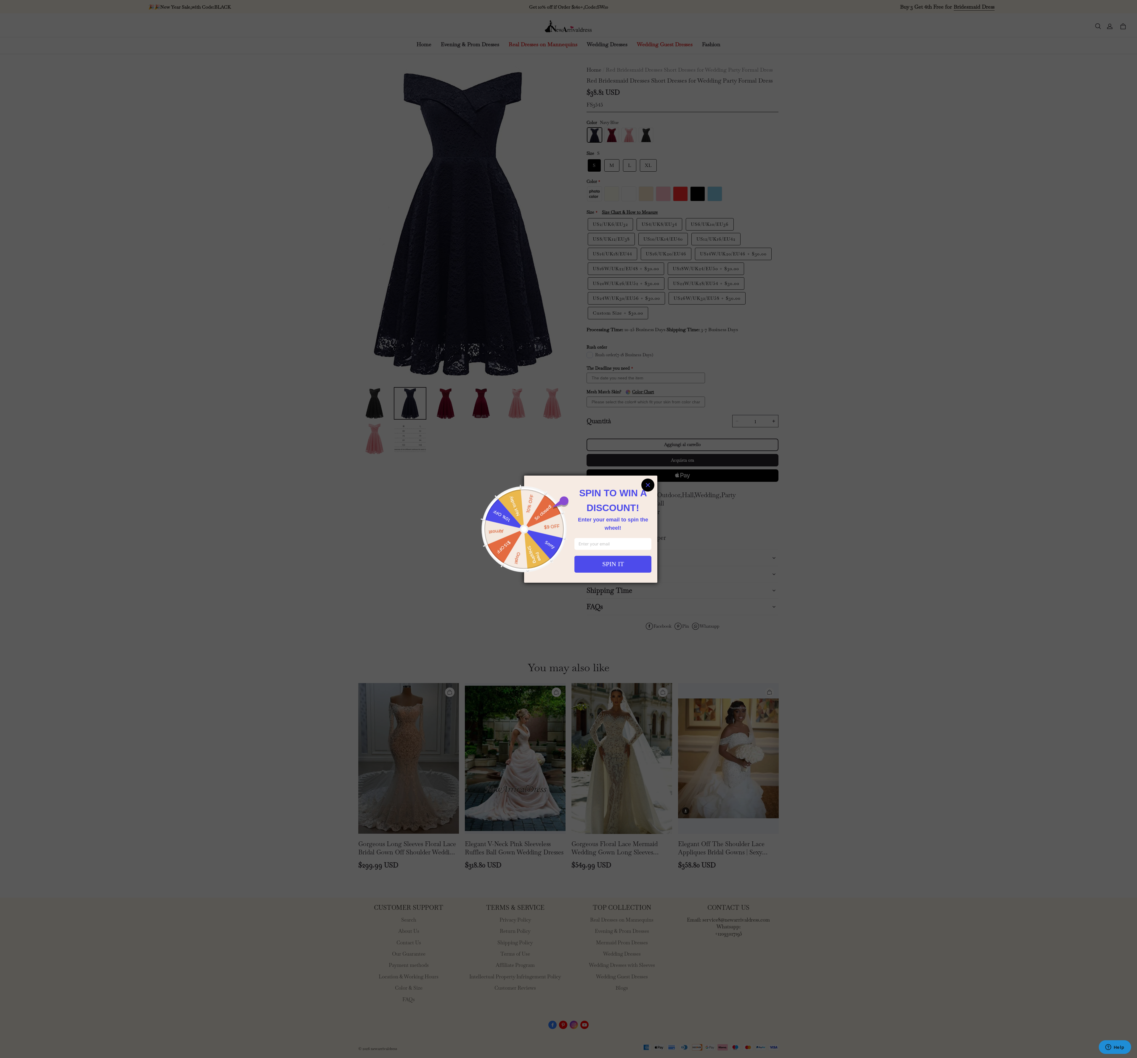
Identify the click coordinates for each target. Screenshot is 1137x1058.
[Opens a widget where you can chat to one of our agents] (1115, 1047)
